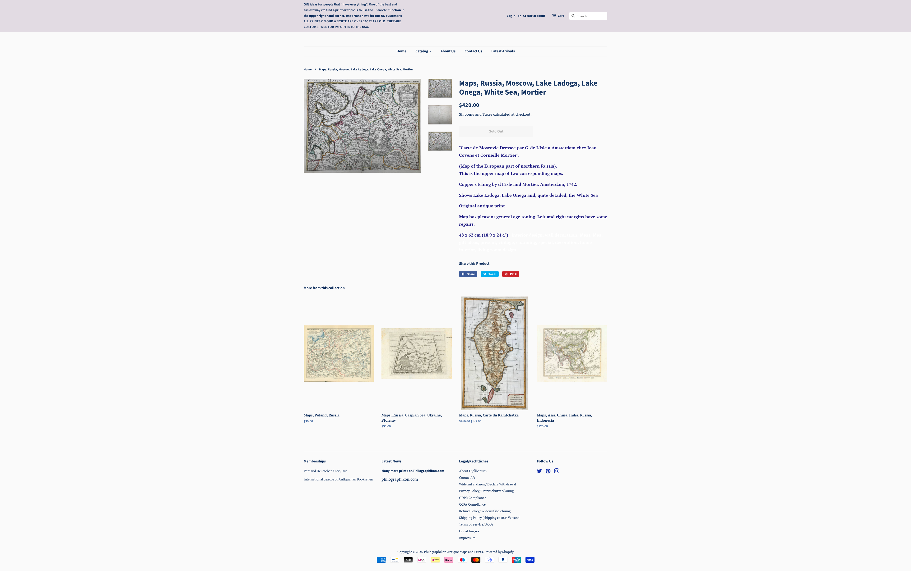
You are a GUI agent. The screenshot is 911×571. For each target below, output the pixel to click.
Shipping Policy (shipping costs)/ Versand (489, 517)
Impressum (467, 537)
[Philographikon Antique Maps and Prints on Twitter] (539, 472)
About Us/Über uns (473, 471)
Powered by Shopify (499, 551)
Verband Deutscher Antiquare (325, 471)
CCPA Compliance (472, 504)
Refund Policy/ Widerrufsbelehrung (485, 511)
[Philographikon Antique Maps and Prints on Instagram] (556, 472)
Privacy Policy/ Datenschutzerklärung (486, 491)
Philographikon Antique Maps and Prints (453, 551)
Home (401, 51)
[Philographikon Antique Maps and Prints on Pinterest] (548, 472)
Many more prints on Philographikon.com (412, 470)
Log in (511, 16)
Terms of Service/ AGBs (476, 524)
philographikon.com (399, 479)
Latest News (391, 461)
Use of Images (469, 531)
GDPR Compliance (472, 497)
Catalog (422, 51)
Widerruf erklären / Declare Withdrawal (487, 484)
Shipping (467, 114)
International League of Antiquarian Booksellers (339, 479)
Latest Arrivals (503, 51)
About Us (448, 51)
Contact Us (473, 51)
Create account (534, 16)
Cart (561, 16)
